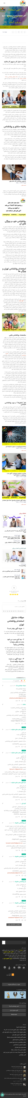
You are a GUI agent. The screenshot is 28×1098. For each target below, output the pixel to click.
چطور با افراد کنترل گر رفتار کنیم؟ (16, 1066)
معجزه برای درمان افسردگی (20, 1047)
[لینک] (19, 611)
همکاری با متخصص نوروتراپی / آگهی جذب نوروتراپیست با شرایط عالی (16, 474)
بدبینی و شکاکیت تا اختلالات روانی (12, 542)
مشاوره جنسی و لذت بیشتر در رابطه (18, 1050)
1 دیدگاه (17, 502)
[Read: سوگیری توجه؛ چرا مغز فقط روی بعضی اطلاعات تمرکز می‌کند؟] (24, 1079)
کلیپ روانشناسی (22, 1055)
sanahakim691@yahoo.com (15, 918)
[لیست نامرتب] (13, 611)
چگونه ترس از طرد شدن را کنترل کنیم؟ (16, 1074)
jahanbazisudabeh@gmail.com (17, 698)
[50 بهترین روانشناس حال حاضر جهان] (14, 172)
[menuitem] (7, 3)
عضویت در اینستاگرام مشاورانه (14, 984)
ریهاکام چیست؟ (22, 566)
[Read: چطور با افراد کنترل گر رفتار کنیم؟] (24, 1067)
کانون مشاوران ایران (14, 1010)
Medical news (14, 1014)
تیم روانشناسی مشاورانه (20, 823)
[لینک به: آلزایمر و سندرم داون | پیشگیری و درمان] (23, 571)
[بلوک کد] (17, 611)
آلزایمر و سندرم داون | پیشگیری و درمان (11, 571)
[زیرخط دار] (7, 611)
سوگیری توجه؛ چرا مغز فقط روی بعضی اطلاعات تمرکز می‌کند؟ (13, 1079)
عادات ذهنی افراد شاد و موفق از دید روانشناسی (14, 1070)
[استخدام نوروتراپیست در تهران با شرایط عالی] (14, 435)
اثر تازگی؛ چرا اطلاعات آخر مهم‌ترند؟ (16, 1083)
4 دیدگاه (17, 448)
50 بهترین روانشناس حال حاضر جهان (17, 181)
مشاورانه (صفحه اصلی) (21, 1027)
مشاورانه (21, 950)
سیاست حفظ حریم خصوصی (13, 1094)
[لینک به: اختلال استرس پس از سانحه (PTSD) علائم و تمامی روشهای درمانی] (23, 537)
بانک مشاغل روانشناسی (13, 77)
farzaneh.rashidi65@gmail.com (14, 843)
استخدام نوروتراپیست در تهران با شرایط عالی (16, 447)
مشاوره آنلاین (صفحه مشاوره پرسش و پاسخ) (16, 1037)
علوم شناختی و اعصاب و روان (19, 548)
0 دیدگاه (17, 183)
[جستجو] (7, 3)
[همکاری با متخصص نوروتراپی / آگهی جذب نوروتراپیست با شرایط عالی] (14, 462)
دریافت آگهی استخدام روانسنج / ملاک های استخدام (14, 500)
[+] (22, 611)
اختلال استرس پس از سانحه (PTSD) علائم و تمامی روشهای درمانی (11, 537)
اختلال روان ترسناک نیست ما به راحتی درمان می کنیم (15, 1052)
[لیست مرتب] (11, 611)
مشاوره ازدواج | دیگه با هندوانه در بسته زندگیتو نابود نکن (14, 1032)
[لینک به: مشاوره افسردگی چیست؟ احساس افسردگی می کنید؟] (14, 521)
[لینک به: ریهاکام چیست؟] (14, 556)
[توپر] (4, 611)
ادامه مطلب (23, 185)
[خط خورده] (9, 611)
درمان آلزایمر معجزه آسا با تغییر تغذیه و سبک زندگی (11, 577)
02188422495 (16, 958)
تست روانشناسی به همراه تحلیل (19, 1040)
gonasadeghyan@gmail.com (15, 873)
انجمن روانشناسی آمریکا (14, 1006)
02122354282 (23, 958)
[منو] (5, 3)
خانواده (19, 952)
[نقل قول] (15, 611)
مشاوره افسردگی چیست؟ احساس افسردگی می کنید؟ (15, 531)
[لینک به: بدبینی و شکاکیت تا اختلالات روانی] (23, 542)
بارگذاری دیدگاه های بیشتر (14, 924)
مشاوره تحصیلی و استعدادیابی (19, 1045)
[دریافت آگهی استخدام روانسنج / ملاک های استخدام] (14, 489)
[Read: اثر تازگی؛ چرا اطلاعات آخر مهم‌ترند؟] (24, 1084)
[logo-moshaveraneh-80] (16, 3)
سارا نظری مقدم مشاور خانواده (18, 730)
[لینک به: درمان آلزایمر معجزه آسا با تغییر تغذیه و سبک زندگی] (23, 577)
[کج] (6, 611)
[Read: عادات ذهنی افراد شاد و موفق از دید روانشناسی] (24, 1071)
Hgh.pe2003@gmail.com (16, 769)
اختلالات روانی (22, 513)
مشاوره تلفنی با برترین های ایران (19, 1035)
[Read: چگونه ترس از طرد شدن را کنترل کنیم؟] (24, 1075)
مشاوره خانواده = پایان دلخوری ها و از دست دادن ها (15, 1030)
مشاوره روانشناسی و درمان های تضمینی (17, 1042)
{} (20, 611)
